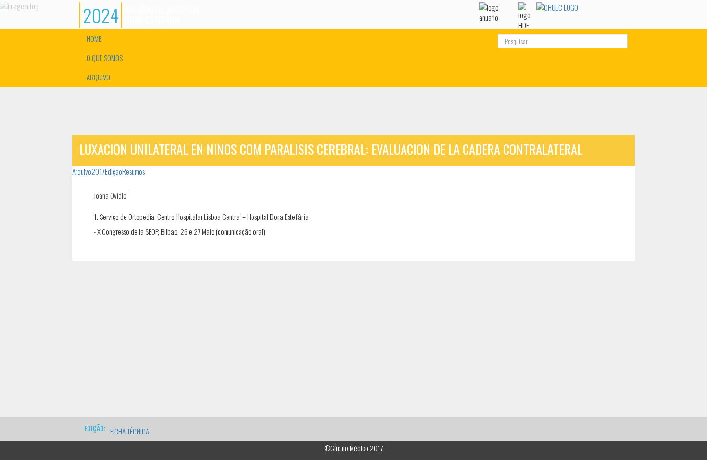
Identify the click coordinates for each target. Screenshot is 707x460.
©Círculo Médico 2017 (353, 448)
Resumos (133, 171)
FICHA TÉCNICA (129, 431)
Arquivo (81, 171)
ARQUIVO (98, 77)
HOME (94, 38)
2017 (98, 171)
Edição (113, 171)
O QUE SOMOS (105, 57)
